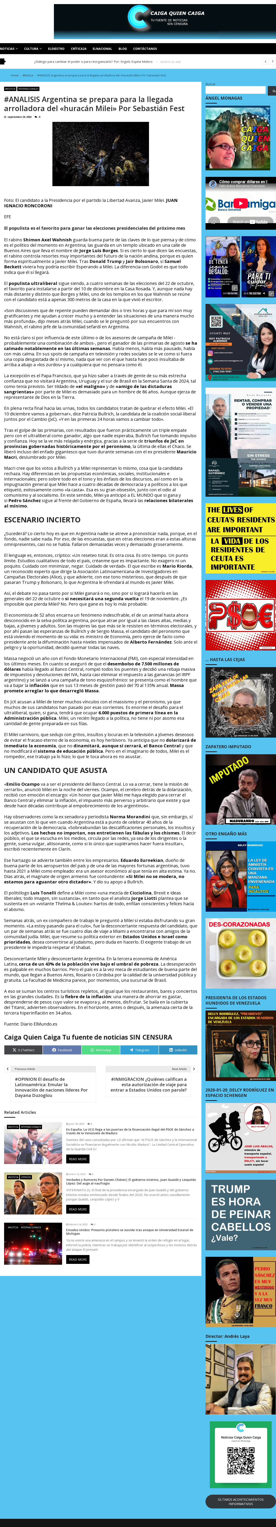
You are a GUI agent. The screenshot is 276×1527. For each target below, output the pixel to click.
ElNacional (102, 49)
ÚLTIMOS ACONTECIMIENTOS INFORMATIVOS (241, 1501)
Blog (123, 49)
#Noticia (10, 88)
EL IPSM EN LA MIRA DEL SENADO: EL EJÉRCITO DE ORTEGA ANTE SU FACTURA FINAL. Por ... (104, 61)
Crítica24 (78, 49)
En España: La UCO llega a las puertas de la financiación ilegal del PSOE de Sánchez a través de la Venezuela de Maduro (130, 1131)
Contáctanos (145, 49)
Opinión (26, 1177)
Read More (78, 1159)
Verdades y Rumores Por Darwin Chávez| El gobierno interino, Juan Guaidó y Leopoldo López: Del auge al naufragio (131, 1181)
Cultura (31, 49)
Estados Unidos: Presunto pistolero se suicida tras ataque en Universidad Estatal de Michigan (129, 1232)
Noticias (7, 49)
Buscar (210, 84)
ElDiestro (56, 49)
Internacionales (28, 88)
